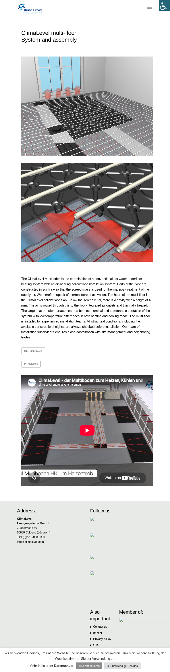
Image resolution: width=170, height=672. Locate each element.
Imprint (97, 633)
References (33, 350)
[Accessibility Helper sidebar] (164, 5)
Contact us (100, 626)
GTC (96, 645)
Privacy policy (102, 639)
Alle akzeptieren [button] (89, 666)
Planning (31, 364)
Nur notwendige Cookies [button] (122, 666)
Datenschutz (63, 666)
